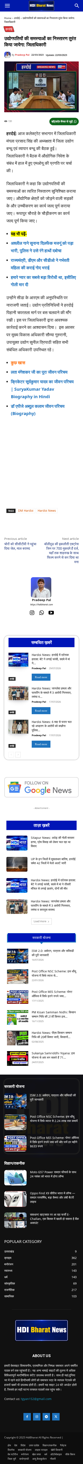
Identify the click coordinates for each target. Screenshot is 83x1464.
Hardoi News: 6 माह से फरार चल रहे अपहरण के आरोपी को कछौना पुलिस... (52, 726)
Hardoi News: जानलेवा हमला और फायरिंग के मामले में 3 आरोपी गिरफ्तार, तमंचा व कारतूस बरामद (51, 905)
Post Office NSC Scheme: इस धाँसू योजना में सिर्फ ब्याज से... (54, 973)
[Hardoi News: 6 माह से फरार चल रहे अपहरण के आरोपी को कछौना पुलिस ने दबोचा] (18, 727)
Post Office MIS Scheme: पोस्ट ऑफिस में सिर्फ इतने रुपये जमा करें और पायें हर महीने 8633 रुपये (54, 1142)
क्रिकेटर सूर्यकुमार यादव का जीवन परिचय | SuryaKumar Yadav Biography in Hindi (42, 389)
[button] (7, 6)
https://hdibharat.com (41, 604)
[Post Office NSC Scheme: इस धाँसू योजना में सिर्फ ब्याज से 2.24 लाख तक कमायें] (17, 976)
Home (7, 18)
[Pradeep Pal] (8, 55)
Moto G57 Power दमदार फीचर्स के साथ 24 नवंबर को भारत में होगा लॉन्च (53, 1174)
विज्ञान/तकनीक (14, 1163)
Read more (41, 677)
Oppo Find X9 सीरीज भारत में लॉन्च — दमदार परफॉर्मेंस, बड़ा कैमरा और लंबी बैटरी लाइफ (52, 1197)
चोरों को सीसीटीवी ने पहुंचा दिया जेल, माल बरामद (20, 546)
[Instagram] (32, 612)
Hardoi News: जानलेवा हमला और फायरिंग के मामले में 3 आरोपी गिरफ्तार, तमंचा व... (52, 692)
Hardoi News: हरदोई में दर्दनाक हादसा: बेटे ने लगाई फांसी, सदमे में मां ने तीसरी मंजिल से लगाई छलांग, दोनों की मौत (53, 884)
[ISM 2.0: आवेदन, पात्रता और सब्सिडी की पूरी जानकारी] (17, 956)
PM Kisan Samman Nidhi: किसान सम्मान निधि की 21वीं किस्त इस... (54, 1014)
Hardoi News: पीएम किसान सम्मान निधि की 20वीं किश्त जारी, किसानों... (52, 1035)
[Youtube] (51, 612)
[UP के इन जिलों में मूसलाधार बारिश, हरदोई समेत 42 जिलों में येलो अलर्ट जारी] (16, 864)
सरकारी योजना (14, 1086)
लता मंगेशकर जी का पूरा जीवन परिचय (39, 372)
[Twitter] (41, 526)
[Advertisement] (41, 464)
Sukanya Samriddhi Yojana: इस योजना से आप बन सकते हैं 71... (53, 1055)
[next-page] (18, 754)
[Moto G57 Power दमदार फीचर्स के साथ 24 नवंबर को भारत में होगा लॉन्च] (15, 1178)
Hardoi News (47, 510)
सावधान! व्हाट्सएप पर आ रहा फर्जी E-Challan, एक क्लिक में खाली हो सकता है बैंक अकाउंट (54, 1218)
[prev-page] (11, 754)
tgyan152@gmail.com (36, 1399)
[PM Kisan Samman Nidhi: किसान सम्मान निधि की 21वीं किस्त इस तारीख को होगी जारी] (17, 1017)
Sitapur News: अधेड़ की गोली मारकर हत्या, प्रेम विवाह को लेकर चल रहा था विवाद (52, 842)
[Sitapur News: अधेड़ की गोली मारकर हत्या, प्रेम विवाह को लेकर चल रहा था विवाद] (16, 843)
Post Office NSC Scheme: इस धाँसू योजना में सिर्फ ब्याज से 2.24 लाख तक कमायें (54, 1118)
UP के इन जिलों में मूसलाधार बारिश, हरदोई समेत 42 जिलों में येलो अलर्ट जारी (53, 861)
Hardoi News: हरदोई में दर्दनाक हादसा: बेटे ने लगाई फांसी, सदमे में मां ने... (51, 659)
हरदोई (17, 18)
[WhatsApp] (31, 526)
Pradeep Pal (22, 54)
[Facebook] (22, 526)
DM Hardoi (25, 510)
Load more (40, 921)
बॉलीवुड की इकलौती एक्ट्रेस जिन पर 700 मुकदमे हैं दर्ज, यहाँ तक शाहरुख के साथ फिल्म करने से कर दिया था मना (61, 553)
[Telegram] (51, 526)
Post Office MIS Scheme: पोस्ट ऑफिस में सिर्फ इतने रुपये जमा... (52, 994)
